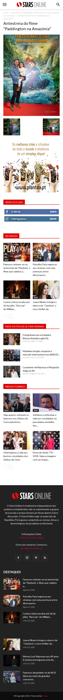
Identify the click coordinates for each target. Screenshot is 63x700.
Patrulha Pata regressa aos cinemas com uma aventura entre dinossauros (40, 600)
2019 (6, 448)
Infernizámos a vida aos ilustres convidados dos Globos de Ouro (15, 456)
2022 (36, 410)
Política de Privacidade (31, 537)
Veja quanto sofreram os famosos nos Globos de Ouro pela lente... (16, 418)
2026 (6, 260)
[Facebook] (18, 558)
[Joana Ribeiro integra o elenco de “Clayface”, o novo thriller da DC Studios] (46, 289)
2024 (6, 410)
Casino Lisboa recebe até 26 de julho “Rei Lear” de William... (16, 306)
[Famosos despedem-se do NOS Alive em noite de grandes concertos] (11, 677)
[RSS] (44, 558)
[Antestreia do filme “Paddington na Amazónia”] (31, 115)
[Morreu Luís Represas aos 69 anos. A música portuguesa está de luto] (11, 660)
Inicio (5, 12)
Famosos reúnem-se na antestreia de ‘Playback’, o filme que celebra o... (16, 268)
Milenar (45, 696)
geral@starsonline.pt (32, 548)
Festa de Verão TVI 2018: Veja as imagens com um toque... (44, 456)
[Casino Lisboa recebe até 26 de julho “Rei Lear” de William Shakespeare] (16, 289)
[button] (58, 4)
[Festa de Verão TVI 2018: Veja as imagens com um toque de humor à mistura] (46, 440)
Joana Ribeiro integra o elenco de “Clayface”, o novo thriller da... (45, 306)
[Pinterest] (36, 558)
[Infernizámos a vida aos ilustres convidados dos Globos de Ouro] (16, 440)
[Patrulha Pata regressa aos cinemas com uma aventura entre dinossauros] (46, 252)
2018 (36, 448)
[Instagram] (27, 557)
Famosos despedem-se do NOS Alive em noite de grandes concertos (39, 676)
